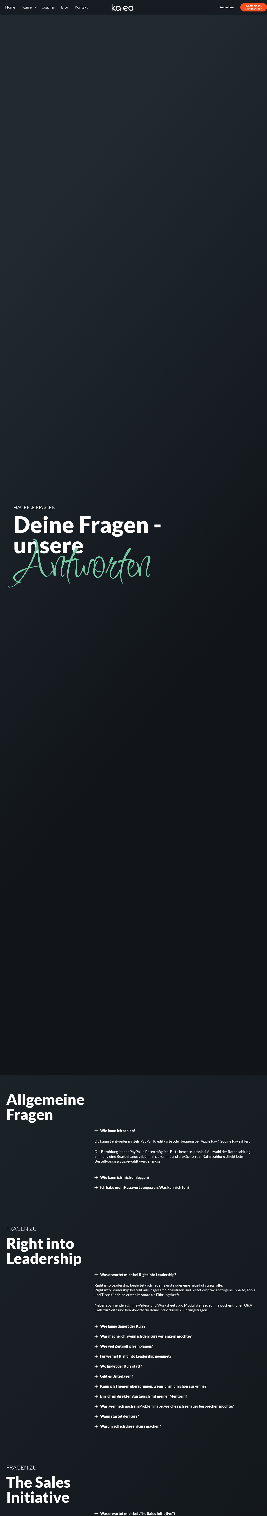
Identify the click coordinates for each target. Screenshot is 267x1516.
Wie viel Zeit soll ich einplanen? (126, 1346)
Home (10, 7)
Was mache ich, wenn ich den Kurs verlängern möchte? (145, 1336)
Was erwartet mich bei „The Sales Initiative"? (137, 1513)
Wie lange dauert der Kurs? (122, 1326)
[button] (175, 1131)
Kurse (27, 7)
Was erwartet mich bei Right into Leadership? (138, 1274)
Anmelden (227, 7)
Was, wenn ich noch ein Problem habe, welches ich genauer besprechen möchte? (167, 1406)
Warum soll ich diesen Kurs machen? (130, 1426)
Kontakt (81, 7)
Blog (64, 7)
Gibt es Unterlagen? (116, 1376)
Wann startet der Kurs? (119, 1416)
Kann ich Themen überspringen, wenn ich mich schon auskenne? (153, 1386)
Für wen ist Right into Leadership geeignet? (135, 1356)
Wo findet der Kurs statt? (121, 1366)
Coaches (48, 7)
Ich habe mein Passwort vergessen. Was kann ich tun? (144, 1187)
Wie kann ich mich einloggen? (124, 1177)
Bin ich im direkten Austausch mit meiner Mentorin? (143, 1396)
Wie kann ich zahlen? (117, 1130)
